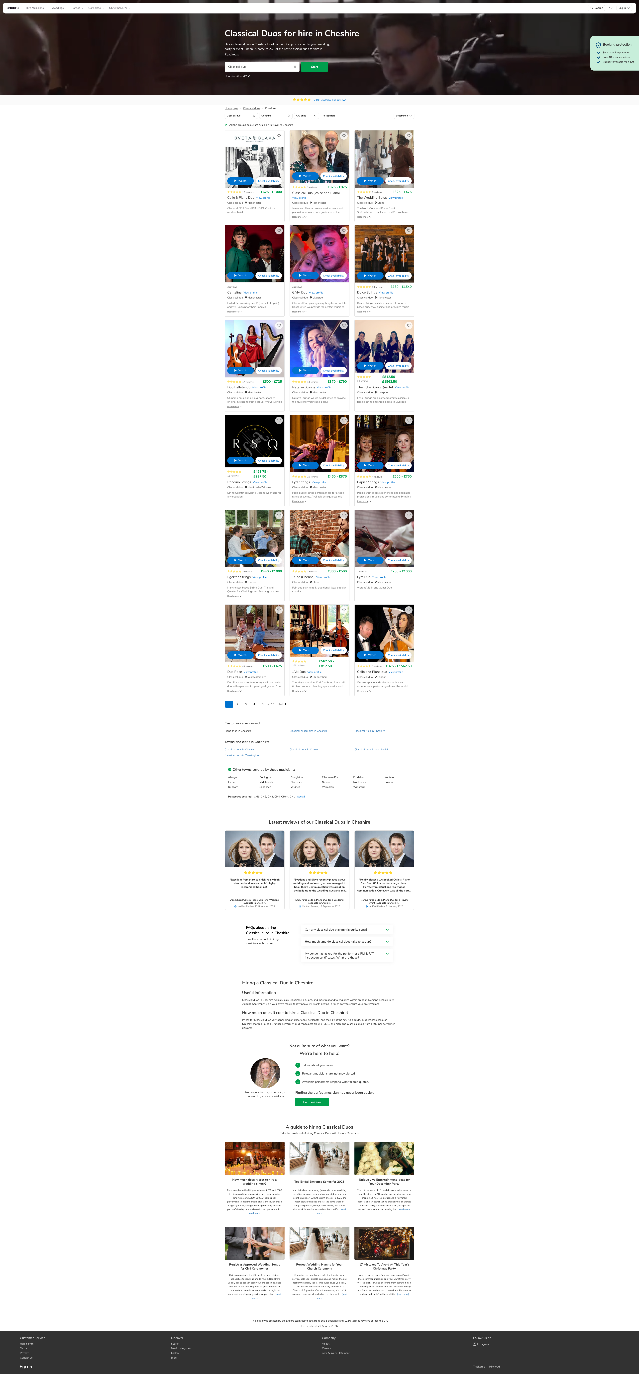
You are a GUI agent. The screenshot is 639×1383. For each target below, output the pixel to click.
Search (599, 7)
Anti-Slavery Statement (335, 1353)
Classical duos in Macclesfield (371, 749)
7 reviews (377, 666)
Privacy (24, 1353)
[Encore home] (13, 8)
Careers (326, 1348)
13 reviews (248, 192)
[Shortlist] (611, 8)
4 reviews (377, 476)
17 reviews (248, 382)
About (325, 1344)
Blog (174, 1358)
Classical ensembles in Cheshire (308, 731)
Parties (76, 7)
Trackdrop (479, 1367)
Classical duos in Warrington (242, 755)
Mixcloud (494, 1367)
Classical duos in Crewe (304, 749)
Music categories (181, 1348)
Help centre (26, 1344)
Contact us (26, 1358)
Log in (622, 7)
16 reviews (233, 475)
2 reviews (377, 192)
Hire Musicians (35, 7)
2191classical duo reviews (330, 100)
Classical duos (251, 108)
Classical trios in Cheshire (369, 731)
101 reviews (298, 665)
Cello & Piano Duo (253, 899)
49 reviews (248, 666)
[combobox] (241, 116)
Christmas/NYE (118, 7)
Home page (231, 108)
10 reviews (313, 476)
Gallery (175, 1353)
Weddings (58, 7)
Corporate (94, 7)
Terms (23, 1348)
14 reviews (313, 382)
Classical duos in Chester (239, 749)
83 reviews (377, 287)
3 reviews (312, 187)
